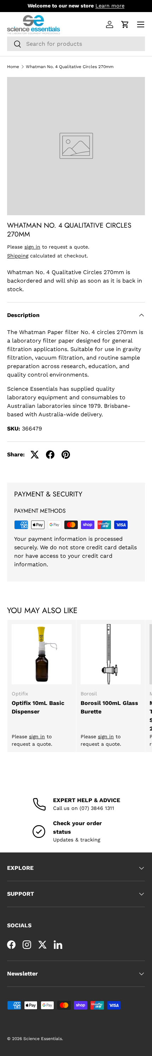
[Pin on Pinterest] (66, 454)
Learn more (109, 6)
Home (13, 67)
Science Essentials (42, 1038)
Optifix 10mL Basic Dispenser (38, 707)
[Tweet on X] (34, 454)
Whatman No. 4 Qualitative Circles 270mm (69, 67)
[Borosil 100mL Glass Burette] (111, 654)
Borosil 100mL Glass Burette (109, 707)
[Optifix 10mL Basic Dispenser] (42, 654)
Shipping (17, 256)
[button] (125, 24)
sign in (32, 247)
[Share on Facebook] (50, 454)
